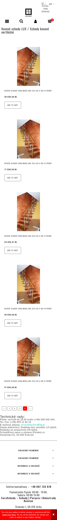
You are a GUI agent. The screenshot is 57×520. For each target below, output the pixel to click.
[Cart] (50, 21)
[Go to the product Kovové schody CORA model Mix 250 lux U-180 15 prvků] (28, 356)
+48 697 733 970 (40, 486)
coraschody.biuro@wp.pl (33, 424)
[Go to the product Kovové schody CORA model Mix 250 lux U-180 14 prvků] (28, 284)
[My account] (35, 21)
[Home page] (28, 13)
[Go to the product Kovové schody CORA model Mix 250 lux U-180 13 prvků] (28, 211)
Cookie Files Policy (9, 515)
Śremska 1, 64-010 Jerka (28, 507)
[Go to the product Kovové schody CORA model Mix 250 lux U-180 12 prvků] (28, 139)
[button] (7, 21)
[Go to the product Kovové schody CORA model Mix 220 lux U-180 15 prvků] (28, 66)
